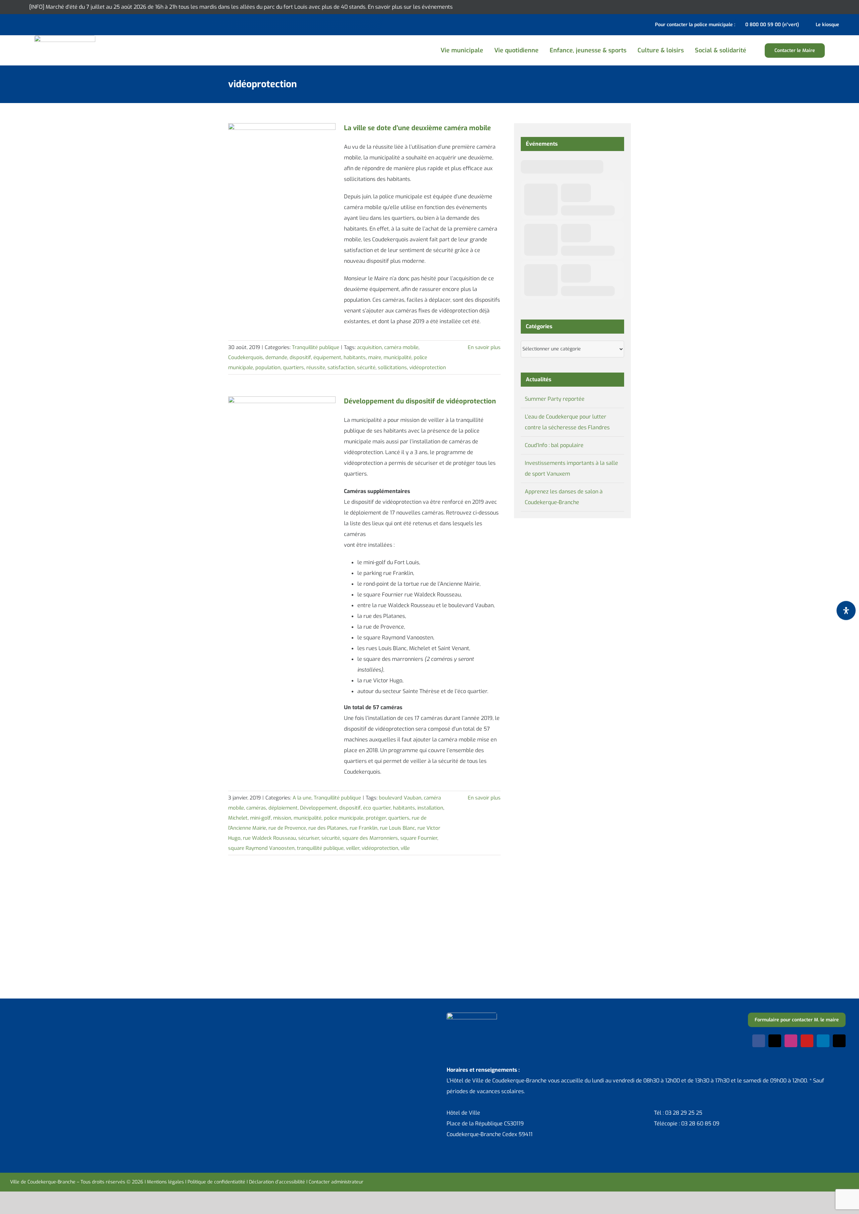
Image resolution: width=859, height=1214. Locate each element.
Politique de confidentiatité (216, 1182)
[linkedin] (823, 1040)
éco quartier (377, 808)
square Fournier (418, 838)
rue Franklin (363, 828)
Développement (318, 808)
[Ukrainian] (40, 23)
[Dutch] (14, 23)
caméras (256, 808)
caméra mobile (401, 347)
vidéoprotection (427, 367)
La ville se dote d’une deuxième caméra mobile (417, 128)
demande (276, 357)
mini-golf (260, 818)
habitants (355, 357)
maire (374, 357)
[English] (23, 23)
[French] (32, 23)
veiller (352, 848)
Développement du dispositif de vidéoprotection (420, 401)
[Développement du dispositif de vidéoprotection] (282, 430)
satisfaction (341, 367)
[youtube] (807, 1040)
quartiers (293, 367)
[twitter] (774, 1040)
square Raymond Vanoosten (261, 848)
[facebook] (758, 1040)
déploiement (283, 808)
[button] (759, 50)
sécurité (366, 367)
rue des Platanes (327, 828)
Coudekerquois (245, 357)
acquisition (369, 347)
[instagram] (791, 1040)
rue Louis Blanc (397, 828)
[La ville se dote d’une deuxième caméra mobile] (282, 157)
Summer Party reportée (555, 398)
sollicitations (392, 367)
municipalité (397, 357)
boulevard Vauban (400, 797)
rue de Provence (287, 828)
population (268, 367)
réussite (315, 367)
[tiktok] (839, 1040)
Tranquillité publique (315, 347)
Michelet (238, 818)
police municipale (343, 818)
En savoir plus (484, 347)
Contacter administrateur (336, 1182)
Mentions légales (165, 1182)
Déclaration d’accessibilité (277, 1182)
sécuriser (308, 838)
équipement (327, 357)
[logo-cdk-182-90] (64, 37)
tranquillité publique (320, 848)
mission (282, 818)
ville (405, 848)
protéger (376, 818)
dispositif (300, 357)
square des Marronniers (370, 838)
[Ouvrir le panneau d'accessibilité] (846, 610)
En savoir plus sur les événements (410, 6)
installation (430, 808)
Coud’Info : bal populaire (554, 445)
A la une (302, 797)
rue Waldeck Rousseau (269, 838)
